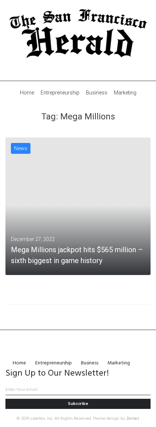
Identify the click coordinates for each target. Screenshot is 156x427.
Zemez (132, 418)
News (20, 148)
